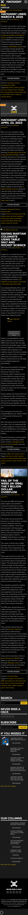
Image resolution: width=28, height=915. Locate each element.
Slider (13, 85)
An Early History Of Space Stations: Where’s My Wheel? (17, 759)
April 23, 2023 (5, 125)
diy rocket (9, 456)
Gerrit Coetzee (15, 495)
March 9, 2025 (5, 19)
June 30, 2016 (5, 495)
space (3, 688)
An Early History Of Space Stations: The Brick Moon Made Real (18, 769)
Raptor (12, 221)
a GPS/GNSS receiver (15, 47)
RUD (8, 94)
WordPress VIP (17, 906)
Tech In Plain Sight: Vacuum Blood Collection (16, 842)
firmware (14, 90)
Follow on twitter (4, 716)
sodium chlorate (6, 461)
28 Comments (16, 783)
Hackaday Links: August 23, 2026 (15, 851)
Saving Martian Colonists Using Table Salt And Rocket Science (13, 239)
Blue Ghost (9, 87)
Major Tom (11, 454)
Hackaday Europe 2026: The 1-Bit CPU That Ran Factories (17, 778)
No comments (16, 743)
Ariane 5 (7, 683)
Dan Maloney (15, 19)
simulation (19, 685)
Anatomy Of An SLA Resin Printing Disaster (16, 750)
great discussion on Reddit (10, 658)
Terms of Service (12, 903)
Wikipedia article (13, 663)
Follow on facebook (2, 716)
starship (3, 97)
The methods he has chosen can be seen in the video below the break (13, 282)
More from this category (8, 786)
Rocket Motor (18, 458)
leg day (7, 92)
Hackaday (14, 1)
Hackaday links (6, 85)
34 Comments (16, 847)
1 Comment (15, 855)
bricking (16, 87)
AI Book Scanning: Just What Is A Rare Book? (17, 832)
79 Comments (16, 837)
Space (23, 454)
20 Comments (16, 773)
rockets (9, 685)
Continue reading (17, 79)
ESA (22, 683)
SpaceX (18, 94)
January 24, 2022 (6, 248)
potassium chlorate (7, 458)
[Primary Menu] (25, 1)
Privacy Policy (4, 903)
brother (22, 87)
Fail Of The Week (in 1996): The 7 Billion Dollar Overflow (12, 486)
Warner (9, 97)
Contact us (13, 716)
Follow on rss (10, 716)
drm (2, 90)
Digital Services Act (21, 903)
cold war (9, 214)
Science (17, 454)
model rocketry (18, 456)
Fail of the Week (13, 676)
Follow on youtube (7, 716)
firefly (9, 90)
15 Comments (16, 754)
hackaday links (17, 214)
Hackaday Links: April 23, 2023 (14, 121)
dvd (5, 90)
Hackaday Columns (14, 83)
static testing (10, 688)
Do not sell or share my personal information (14, 904)
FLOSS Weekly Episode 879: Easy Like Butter (17, 823)
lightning (20, 216)
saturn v (13, 94)
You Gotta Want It (16, 858)
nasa (16, 92)
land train (14, 216)
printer (21, 92)
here (18, 667)
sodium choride (17, 461)
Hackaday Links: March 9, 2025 (14, 15)
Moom (12, 92)
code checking (15, 683)
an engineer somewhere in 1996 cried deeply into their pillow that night (13, 681)
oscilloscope (5, 218)
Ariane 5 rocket (13, 629)
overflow (4, 685)
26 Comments (16, 764)
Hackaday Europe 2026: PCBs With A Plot (18, 739)
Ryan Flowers (17, 248)
